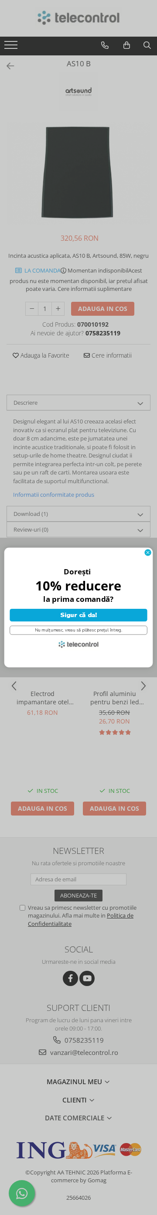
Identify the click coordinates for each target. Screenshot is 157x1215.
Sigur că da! (78, 615)
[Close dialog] (148, 552)
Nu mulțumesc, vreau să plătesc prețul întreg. (78, 630)
